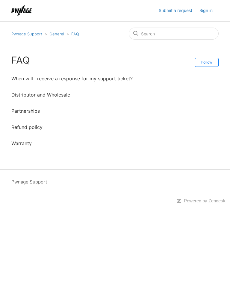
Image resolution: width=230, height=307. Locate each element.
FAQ (75, 33)
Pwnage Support (26, 33)
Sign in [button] (206, 10)
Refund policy (27, 127)
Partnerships (25, 111)
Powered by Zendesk (205, 200)
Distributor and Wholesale (40, 95)
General (56, 33)
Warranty (21, 143)
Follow (206, 62)
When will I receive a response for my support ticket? (72, 79)
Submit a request (175, 10)
